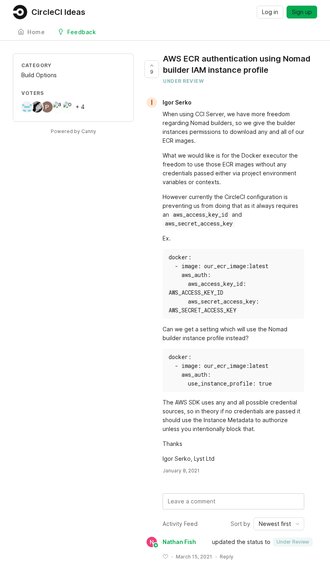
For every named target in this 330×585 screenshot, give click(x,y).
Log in (270, 11)
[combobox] (279, 523)
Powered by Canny (73, 131)
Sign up (302, 11)
